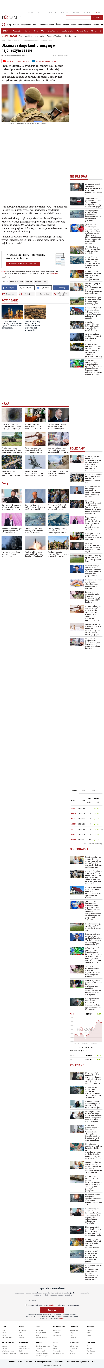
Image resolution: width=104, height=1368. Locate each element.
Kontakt (12, 1362)
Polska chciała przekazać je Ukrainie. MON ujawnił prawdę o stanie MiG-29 (34, 473)
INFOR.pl (30, 12)
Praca (38, 1327)
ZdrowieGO (91, 1342)
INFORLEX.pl (52, 12)
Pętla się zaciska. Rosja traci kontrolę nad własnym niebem (11, 554)
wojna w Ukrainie (16, 282)
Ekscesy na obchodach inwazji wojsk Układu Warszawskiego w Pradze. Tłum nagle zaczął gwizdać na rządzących (57, 507)
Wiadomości (74, 1346)
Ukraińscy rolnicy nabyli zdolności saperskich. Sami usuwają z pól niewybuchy (32, 325)
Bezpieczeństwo (8, 1342)
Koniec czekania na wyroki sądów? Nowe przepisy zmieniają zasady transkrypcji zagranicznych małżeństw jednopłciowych (33, 450)
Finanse (21, 1337)
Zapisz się (52, 1310)
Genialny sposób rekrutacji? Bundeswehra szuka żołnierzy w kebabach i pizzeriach (58, 554)
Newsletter (76, 12)
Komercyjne (57, 1335)
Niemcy (27, 31)
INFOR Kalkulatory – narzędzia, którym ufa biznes (25, 256)
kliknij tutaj (61, 1318)
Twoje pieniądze (24, 1353)
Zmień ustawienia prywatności (77, 1362)
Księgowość (57, 1351)
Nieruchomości (59, 1327)
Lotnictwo (73, 1337)
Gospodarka (23, 1342)
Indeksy (89, 1330)
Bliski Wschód (53, 31)
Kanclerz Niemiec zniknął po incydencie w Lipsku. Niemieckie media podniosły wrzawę (35, 507)
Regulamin (59, 1362)
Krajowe (4, 1346)
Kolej (71, 1335)
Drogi (72, 1333)
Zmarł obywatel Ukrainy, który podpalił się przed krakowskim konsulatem (12, 324)
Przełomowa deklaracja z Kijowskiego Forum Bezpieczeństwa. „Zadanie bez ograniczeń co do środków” (12, 531)
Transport (74, 1327)
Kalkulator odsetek (42, 1353)
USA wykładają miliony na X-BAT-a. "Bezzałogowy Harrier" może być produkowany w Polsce (57, 531)
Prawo (55, 1346)
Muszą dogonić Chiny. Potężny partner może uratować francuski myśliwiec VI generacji (34, 531)
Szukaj (98, 17)
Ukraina (93, 31)
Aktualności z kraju (8, 1351)
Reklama (29, 1362)
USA (42, 31)
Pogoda (72, 1353)
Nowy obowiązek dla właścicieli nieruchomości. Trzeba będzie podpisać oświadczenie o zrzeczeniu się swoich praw (11, 473)
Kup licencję (54, 273)
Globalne (4, 1348)
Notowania (91, 1327)
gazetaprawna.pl (88, 12)
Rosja (36, 31)
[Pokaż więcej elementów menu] (101, 24)
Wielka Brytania (82, 31)
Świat (5, 31)
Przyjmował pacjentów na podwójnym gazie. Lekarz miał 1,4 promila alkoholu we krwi (57, 450)
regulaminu (53, 1305)
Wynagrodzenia (41, 1333)
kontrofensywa (41, 282)
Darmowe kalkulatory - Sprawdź (22, 264)
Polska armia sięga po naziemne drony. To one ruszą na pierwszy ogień (12, 450)
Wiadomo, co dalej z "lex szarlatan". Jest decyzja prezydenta (58, 473)
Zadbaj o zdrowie (71, 36)
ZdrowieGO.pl (64, 12)
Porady (89, 1353)
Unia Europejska (67, 31)
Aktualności (17, 31)
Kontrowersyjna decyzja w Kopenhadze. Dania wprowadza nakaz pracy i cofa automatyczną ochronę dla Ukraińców (12, 507)
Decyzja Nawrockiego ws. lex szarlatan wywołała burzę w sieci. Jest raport (57, 426)
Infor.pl (55, 1342)
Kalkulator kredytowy (42, 1356)
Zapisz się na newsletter (46, 61)
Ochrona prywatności (43, 1362)
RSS (93, 1362)
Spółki (89, 1333)
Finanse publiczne (24, 1348)
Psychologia (91, 1351)
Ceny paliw (39, 36)
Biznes (21, 1327)
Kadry (55, 1348)
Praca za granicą (41, 1337)
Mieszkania (56, 1333)
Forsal (3, 40)
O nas (20, 1362)
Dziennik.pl (74, 1342)
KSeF (20, 1335)
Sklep (99, 12)
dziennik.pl (41, 12)
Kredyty (21, 1351)
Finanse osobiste (25, 36)
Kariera (38, 1335)
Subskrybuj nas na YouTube (17, 61)
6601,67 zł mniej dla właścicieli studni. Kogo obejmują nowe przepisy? (12, 426)
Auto (71, 1351)
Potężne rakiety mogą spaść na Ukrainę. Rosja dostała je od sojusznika (34, 554)
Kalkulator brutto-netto (43, 1346)
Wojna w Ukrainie (54, 36)
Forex (89, 1335)
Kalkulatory (40, 1342)
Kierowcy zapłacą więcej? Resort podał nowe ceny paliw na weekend (33, 426)
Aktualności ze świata (9, 1353)
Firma (20, 1333)
